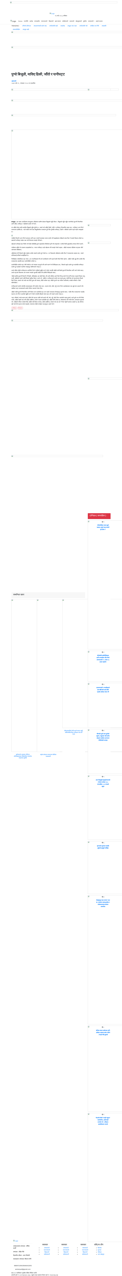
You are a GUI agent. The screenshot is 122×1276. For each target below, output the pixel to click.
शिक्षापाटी (51, 21)
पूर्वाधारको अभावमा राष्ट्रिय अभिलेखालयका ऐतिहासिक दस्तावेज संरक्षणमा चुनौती (23, 756)
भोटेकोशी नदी (83, 26)
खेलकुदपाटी (79, 21)
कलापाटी (72, 21)
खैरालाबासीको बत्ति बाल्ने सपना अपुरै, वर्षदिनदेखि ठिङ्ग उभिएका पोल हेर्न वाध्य (73, 732)
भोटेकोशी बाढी (53, 26)
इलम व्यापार (58, 21)
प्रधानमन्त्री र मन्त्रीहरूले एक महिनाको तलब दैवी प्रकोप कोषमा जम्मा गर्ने (103, 690)
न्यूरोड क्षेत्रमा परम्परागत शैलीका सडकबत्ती (48, 755)
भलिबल (100, 1252)
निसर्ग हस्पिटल (26, 26)
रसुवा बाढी (26, 29)
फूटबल (99, 1250)
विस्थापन (20, 308)
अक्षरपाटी (14, 81)
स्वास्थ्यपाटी (44, 21)
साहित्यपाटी (65, 21)
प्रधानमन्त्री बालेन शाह (40, 26)
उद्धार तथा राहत (72, 26)
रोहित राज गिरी (94, 26)
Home (20, 21)
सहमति (104, 26)
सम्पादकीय (37, 21)
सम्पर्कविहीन (16, 29)
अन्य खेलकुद (101, 1254)
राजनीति (26, 21)
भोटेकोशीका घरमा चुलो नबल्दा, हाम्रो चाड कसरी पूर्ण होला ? (103, 527)
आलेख (31, 21)
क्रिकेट (100, 1248)
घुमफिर (85, 21)
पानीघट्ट (14, 308)
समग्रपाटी (90, 21)
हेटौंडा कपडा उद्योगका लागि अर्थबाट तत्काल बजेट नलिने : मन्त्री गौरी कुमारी (103, 1032)
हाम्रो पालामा (99, 21)
